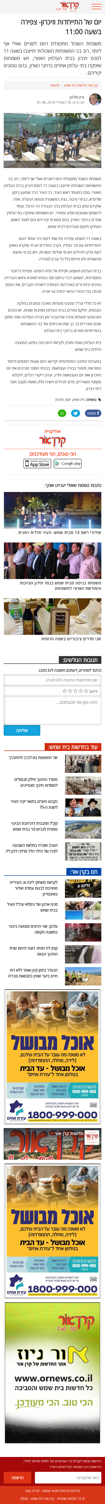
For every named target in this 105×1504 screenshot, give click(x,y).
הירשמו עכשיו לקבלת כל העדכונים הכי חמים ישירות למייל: (62, 1461)
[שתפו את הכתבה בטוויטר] (75, 413)
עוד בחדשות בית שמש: (73, 746)
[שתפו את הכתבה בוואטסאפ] (62, 413)
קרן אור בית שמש (42, 1498)
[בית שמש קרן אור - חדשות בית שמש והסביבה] (44, 6)
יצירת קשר (32, 1490)
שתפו (91, 413)
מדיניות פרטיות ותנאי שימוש (61, 1490)
